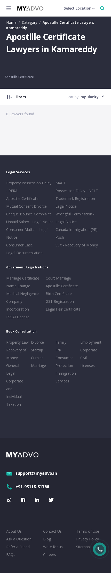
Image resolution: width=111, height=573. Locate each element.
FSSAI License (17, 316)
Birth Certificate (59, 293)
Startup (37, 350)
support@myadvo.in (36, 473)
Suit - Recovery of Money (77, 245)
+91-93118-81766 (32, 486)
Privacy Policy (87, 539)
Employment (90, 342)
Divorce (37, 342)
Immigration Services (66, 377)
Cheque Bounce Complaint (28, 214)
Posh (60, 237)
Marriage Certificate (22, 278)
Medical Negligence (22, 293)
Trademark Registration (75, 198)
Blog (47, 539)
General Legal (12, 369)
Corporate (88, 350)
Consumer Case (19, 245)
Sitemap (83, 546)
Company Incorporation (17, 305)
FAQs (10, 554)
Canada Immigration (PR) (77, 229)
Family (61, 342)
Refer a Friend (18, 546)
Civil (83, 357)
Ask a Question (18, 539)
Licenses (87, 365)
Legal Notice (66, 206)
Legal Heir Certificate (63, 309)
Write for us (53, 546)
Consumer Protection (64, 361)
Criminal (37, 357)
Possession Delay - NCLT (77, 190)
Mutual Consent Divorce (26, 206)
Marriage (38, 365)
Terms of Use (87, 531)
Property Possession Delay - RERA (28, 186)
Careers (49, 554)
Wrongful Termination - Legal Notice (75, 218)
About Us (14, 531)
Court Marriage (58, 278)
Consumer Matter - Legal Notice (27, 233)
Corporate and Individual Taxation (14, 393)
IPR (58, 350)
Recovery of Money (16, 354)
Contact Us (52, 531)
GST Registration (60, 301)
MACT (61, 182)
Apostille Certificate (19, 77)
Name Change (18, 285)
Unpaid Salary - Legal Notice (29, 221)
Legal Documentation (24, 252)
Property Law (17, 342)
